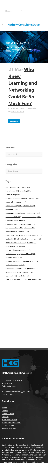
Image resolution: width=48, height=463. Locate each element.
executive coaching (31, 217)
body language (13, 187)
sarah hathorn (13, 272)
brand (26, 187)
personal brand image (16, 257)
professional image (15, 265)
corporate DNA (13, 217)
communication (13, 209)
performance (12, 254)
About (4, 407)
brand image (12, 191)
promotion (33, 268)
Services (5, 416)
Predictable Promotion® (11, 422)
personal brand (27, 254)
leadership (12, 235)
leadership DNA (13, 239)
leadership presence (16, 243)
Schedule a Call (8, 413)
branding (25, 191)
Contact (5, 410)
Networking (33, 108)
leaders (23, 231)
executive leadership (15, 220)
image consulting (14, 228)
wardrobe (23, 276)
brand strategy (13, 195)
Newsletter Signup (9, 428)
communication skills (16, 213)
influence (29, 228)
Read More (14, 121)
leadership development (30, 235)
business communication (17, 198)
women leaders (33, 280)
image (30, 224)
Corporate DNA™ (9, 425)
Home (8, 50)
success (27, 272)
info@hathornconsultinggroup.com (25, 6)
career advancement (16, 202)
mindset (11, 246)
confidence (33, 213)
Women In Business (15, 280)
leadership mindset (31, 239)
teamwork (11, 276)
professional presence (16, 268)
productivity (30, 261)
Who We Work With (9, 419)
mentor (31, 243)
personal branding (14, 261)
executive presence (15, 224)
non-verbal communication (18, 250)
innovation (11, 231)
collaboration (29, 206)
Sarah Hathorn (17, 111)
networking (22, 246)
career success (14, 206)
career (34, 198)
